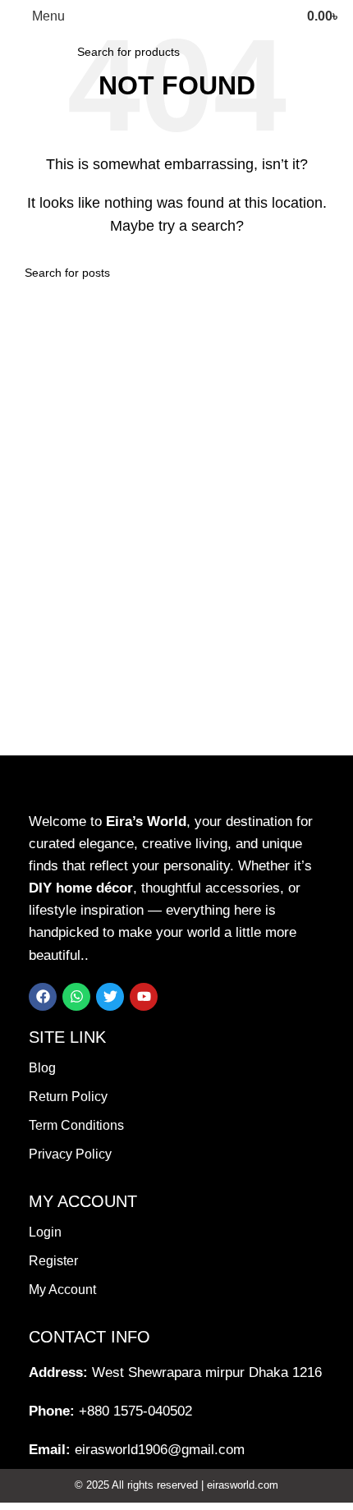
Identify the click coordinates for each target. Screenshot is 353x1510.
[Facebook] (43, 997)
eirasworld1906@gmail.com (160, 1449)
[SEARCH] (269, 52)
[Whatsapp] (76, 997)
